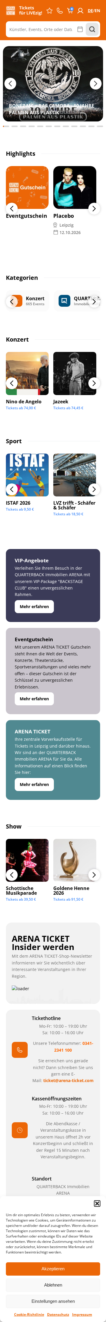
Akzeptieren (53, 1268)
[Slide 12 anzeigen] (100, 126)
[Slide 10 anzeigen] (83, 126)
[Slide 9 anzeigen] (74, 126)
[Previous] (12, 209)
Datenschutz (58, 1314)
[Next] (94, 209)
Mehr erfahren (34, 606)
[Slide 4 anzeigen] (32, 126)
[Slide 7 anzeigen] (57, 126)
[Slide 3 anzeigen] (23, 126)
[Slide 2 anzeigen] (14, 126)
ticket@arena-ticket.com (68, 1080)
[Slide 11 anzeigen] (91, 126)
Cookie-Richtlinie (29, 1314)
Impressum (82, 1314)
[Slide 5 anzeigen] (40, 126)
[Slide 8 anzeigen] (66, 126)
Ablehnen (53, 1284)
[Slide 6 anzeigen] (49, 126)
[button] (97, 1203)
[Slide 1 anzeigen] (6, 126)
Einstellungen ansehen (53, 1301)
